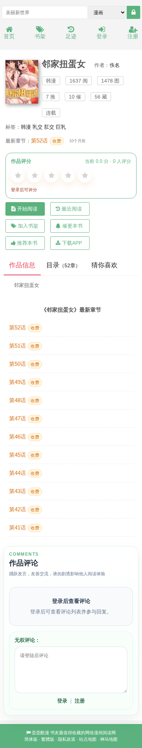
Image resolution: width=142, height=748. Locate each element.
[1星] (18, 176)
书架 (40, 36)
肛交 (49, 127)
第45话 (24, 455)
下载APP (72, 243)
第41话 (24, 527)
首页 (9, 36)
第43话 (24, 491)
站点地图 (87, 739)
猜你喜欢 (104, 265)
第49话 (24, 382)
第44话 (24, 473)
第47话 (24, 418)
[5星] (85, 176)
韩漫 (26, 127)
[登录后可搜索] (133, 12)
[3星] (51, 176)
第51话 (24, 346)
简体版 (31, 739)
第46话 (24, 436)
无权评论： (27, 640)
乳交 (37, 127)
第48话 (24, 400)
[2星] (35, 176)
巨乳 (61, 127)
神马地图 (109, 739)
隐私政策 (66, 739)
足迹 (71, 36)
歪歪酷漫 (40, 732)
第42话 (24, 509)
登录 (101, 36)
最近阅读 (72, 209)
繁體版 (47, 739)
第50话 (24, 364)
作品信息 (22, 265)
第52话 (46, 140)
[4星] (68, 176)
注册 (132, 36)
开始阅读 (27, 209)
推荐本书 (27, 243)
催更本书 (72, 226)
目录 (63, 265)
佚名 (115, 65)
